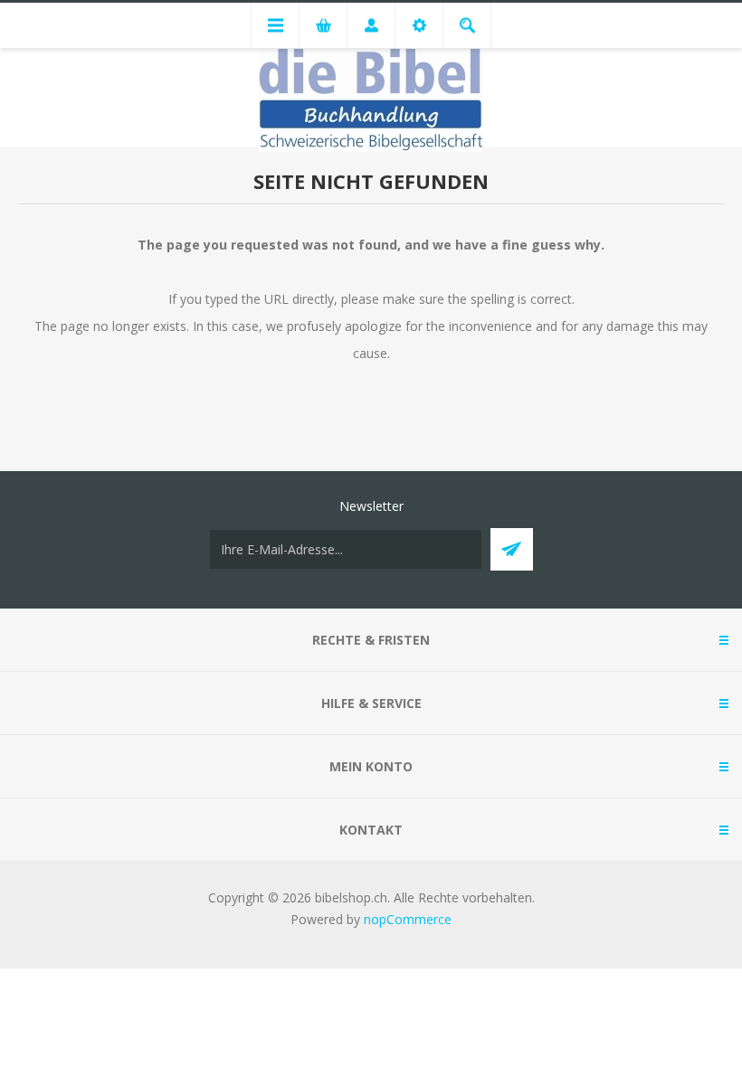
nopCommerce (408, 919)
